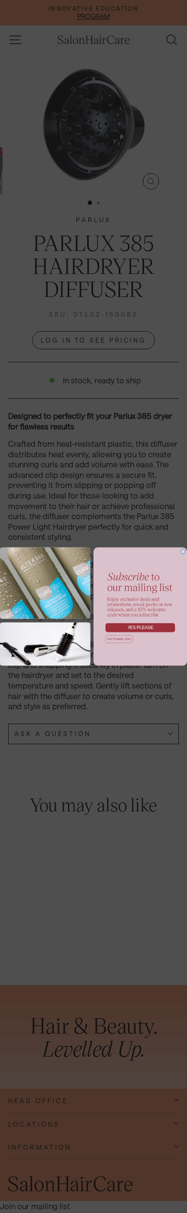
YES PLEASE (140, 627)
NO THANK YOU (118, 639)
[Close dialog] (183, 551)
